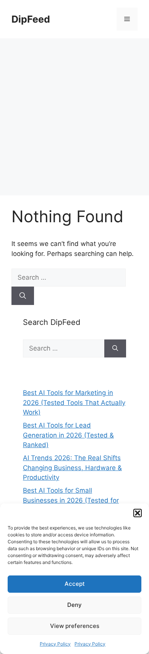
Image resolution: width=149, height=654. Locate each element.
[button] (137, 513)
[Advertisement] (74, 117)
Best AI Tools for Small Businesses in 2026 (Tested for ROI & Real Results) (71, 500)
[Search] (22, 296)
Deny (74, 604)
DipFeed (30, 19)
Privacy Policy (55, 644)
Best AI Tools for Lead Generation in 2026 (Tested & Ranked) (68, 435)
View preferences (74, 625)
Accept (75, 583)
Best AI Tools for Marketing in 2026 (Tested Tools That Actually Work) (74, 402)
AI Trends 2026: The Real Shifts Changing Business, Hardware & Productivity (72, 467)
